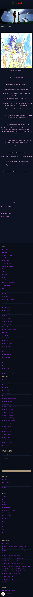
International (5, 518)
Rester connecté (7, 463)
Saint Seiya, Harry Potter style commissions (12, 563)
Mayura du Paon (6, 327)
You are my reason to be (8, 349)
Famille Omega (5, 340)
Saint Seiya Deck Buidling (8, 418)
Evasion (4, 485)
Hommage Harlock (6, 396)
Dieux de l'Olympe (6, 269)
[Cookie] (3, 594)
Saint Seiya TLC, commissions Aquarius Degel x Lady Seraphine (14, 551)
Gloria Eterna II (5, 277)
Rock (3, 521)
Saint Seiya (4, 280)
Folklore (4, 532)
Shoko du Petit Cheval (7, 324)
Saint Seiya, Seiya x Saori (8, 576)
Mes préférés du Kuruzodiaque (9, 282)
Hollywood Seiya (6, 357)
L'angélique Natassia (7, 385)
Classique (4, 504)
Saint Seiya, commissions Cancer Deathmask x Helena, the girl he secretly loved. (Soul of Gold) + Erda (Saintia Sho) (15, 547)
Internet (4, 479)
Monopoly (4, 445)
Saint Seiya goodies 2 (7, 429)
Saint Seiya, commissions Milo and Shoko (11, 555)
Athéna (4, 271)
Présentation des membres (8, 590)
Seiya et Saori (5, 338)
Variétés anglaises (6, 515)
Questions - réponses (7, 255)
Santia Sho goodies (6, 423)
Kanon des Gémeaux (7, 310)
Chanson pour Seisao (7, 343)
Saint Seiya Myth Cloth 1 (8, 409)
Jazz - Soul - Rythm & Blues (8, 510)
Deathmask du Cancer (7, 307)
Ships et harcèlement (7, 263)
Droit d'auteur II (5, 260)
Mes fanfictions (6, 593)
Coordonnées (5, 249)
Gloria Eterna (5, 274)
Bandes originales (6, 507)
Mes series (5, 524)
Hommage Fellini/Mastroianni (9, 398)
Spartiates (4, 379)
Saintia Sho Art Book (7, 321)
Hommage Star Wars (7, 404)
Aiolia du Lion (5, 296)
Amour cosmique (6, 346)
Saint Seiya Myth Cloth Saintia (9, 407)
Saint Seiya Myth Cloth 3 (8, 415)
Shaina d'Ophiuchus (6, 313)
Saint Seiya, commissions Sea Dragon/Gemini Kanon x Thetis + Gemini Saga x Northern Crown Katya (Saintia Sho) (16, 567)
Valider (16, 471)
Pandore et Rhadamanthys (8, 374)
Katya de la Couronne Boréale (9, 329)
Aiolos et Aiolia (5, 305)
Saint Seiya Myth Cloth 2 (8, 412)
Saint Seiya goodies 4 (7, 434)
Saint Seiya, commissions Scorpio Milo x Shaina (13, 558)
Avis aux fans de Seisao (7, 266)
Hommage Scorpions (7, 401)
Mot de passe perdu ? (13, 467)
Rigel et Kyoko (5, 368)
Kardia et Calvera (6, 390)
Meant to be (5, 363)
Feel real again (5, 365)
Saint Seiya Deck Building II (8, 420)
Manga (3, 502)
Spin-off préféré (6, 318)
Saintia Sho (5, 316)
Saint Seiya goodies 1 (7, 426)
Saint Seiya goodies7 (7, 443)
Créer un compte (5, 467)
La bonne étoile (5, 387)
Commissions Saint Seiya (8, 579)
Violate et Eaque (6, 393)
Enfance (4, 499)
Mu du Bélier (5, 294)
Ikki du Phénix (5, 288)
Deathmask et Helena (7, 360)
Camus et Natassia (6, 382)
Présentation (5, 252)
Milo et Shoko (5, 332)
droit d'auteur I (5, 258)
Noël (3, 526)
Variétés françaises (6, 513)
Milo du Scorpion (6, 291)
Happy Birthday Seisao (7, 354)
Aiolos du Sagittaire (6, 302)
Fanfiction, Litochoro (7, 535)
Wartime (4, 529)
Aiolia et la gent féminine (8, 299)
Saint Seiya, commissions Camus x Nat (11, 573)
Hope (3, 351)
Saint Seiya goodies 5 (7, 437)
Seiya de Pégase (6, 285)
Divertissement (5, 482)
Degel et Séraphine (6, 371)
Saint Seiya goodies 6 (7, 440)
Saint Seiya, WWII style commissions (10, 561)
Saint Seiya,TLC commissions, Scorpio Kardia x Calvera (14, 571)
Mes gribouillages (6, 543)
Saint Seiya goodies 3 (7, 432)
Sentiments (5, 335)
